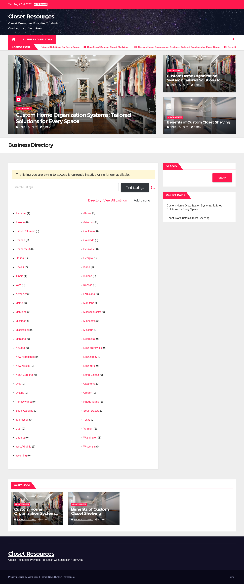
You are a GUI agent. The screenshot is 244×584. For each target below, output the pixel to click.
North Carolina (24, 374)
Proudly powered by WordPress (23, 577)
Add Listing (142, 200)
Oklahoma (89, 383)
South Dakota (91, 410)
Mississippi (22, 329)
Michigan (21, 321)
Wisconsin (89, 446)
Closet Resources (31, 16)
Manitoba (88, 303)
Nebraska (89, 338)
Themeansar (68, 577)
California (89, 231)
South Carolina (24, 410)
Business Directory (37, 39)
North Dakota (91, 374)
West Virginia (23, 446)
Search (171, 166)
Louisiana (89, 294)
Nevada (20, 347)
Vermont (88, 428)
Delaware (89, 249)
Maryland (21, 312)
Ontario (20, 392)
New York (89, 365)
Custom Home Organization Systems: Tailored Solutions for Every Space (194, 80)
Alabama (21, 213)
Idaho (86, 267)
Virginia (20, 437)
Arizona (20, 222)
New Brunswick (92, 347)
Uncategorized (24, 115)
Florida (20, 258)
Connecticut (23, 249)
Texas (86, 419)
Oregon (87, 392)
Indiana (87, 276)
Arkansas (88, 222)
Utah (18, 428)
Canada (20, 240)
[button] (233, 39)
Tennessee (22, 419)
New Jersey (90, 356)
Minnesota (89, 321)
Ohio (18, 383)
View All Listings (115, 200)
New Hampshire (25, 356)
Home (231, 577)
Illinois (19, 276)
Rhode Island (91, 401)
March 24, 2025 (28, 127)
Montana (21, 338)
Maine (19, 303)
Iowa (18, 285)
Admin (46, 127)
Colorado (88, 240)
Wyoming (21, 455)
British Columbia (25, 231)
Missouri (88, 329)
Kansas (87, 285)
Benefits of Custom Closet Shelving (60, 121)
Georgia (88, 258)
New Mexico (23, 365)
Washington (90, 437)
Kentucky (21, 294)
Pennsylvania (24, 401)
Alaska (87, 213)
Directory (94, 200)
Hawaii (20, 267)
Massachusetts (92, 312)
